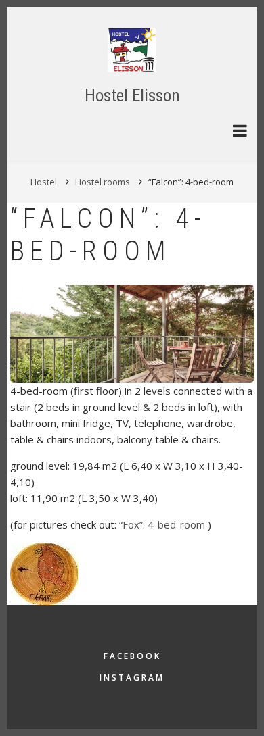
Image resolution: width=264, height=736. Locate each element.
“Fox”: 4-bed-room (163, 524)
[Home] (132, 49)
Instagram (132, 677)
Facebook (132, 656)
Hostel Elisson (132, 95)
